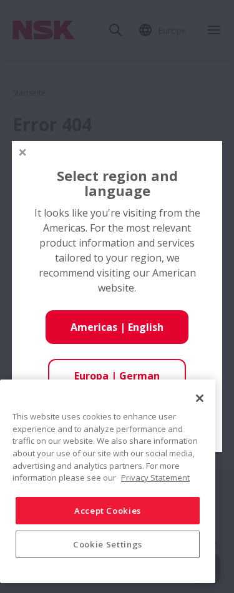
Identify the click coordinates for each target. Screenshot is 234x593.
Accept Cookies (107, 510)
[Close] (199, 398)
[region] (107, 481)
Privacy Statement (155, 477)
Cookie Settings (107, 544)
